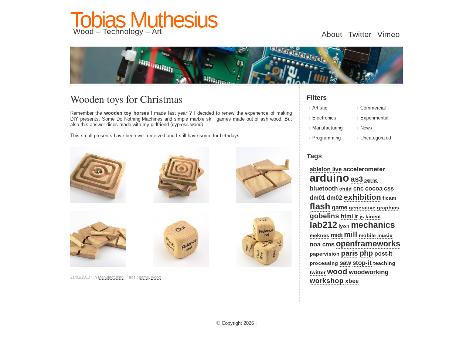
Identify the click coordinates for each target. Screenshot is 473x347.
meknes (319, 235)
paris (349, 253)
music (384, 235)
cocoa (373, 188)
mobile (367, 235)
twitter (318, 272)
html (347, 216)
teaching (384, 263)
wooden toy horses (126, 113)
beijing (371, 180)
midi (337, 235)
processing (324, 263)
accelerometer (364, 169)
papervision (325, 254)
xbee (352, 281)
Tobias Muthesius (143, 19)
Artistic (319, 108)
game (144, 277)
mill (350, 234)
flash (320, 206)
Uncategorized (375, 138)
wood (156, 277)
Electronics (324, 118)
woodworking (368, 272)
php (366, 253)
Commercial (373, 108)
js (362, 216)
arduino (329, 178)
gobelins (324, 216)
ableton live (326, 169)
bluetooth (324, 188)
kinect (373, 216)
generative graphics (374, 207)
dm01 (317, 198)
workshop (327, 280)
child (345, 189)
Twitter (359, 34)
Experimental (374, 118)
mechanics (373, 225)
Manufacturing (110, 277)
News (366, 128)
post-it (383, 253)
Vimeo (388, 34)
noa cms (322, 244)
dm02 (334, 198)
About (331, 34)
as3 (357, 179)
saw (345, 262)
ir (356, 216)
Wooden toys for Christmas (126, 99)
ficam (389, 198)
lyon (344, 226)
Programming (326, 138)
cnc (358, 188)
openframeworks (368, 243)
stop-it (362, 262)
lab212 (323, 225)
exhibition (362, 197)
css (389, 188)
